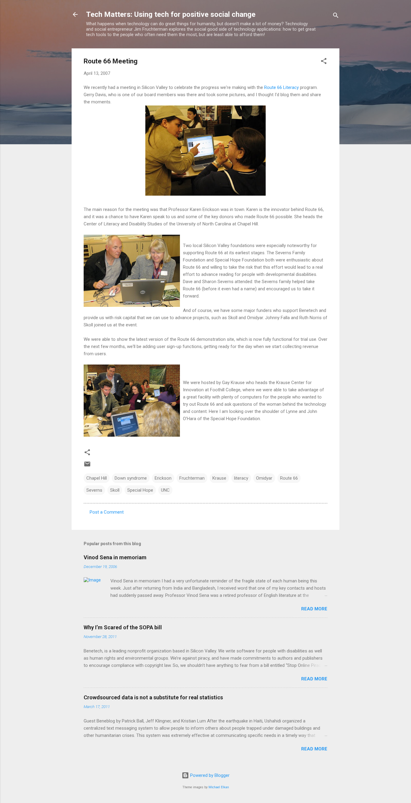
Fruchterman (192, 478)
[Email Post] (87, 466)
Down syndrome (131, 478)
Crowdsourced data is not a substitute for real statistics (153, 697)
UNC (165, 490)
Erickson (163, 478)
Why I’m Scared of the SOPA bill (123, 627)
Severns (94, 490)
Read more (314, 609)
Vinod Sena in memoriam (115, 557)
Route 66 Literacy (281, 87)
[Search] (335, 16)
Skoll (114, 490)
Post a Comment (107, 512)
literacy (241, 478)
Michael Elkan (219, 787)
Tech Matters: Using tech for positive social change (170, 14)
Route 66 (289, 478)
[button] (323, 62)
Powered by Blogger (209, 775)
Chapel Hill (96, 478)
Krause (219, 478)
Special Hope (140, 490)
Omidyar (264, 478)
